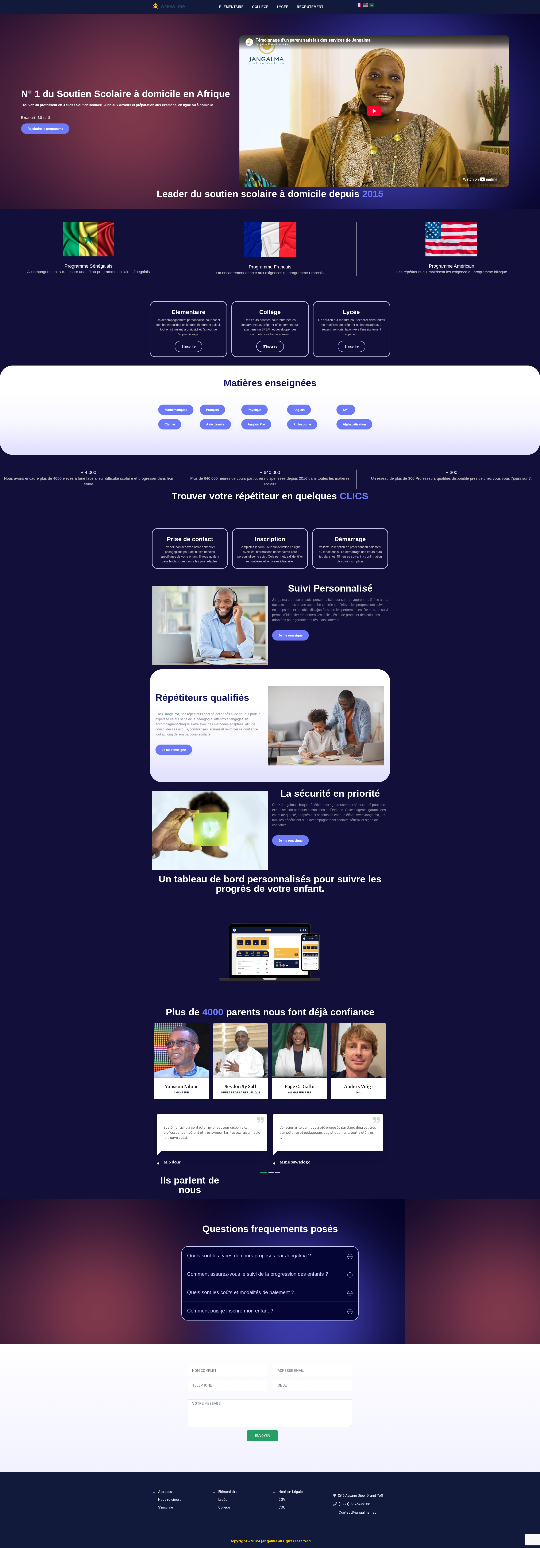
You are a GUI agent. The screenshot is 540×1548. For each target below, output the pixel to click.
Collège (224, 1507)
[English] (365, 5)
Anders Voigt (358, 1086)
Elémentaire (227, 1492)
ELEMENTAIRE (231, 7)
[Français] (359, 5)
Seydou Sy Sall (240, 1086)
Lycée (222, 1500)
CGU (281, 1507)
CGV (281, 1500)
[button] (175, 410)
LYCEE (282, 7)
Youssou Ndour (181, 1086)
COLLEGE (260, 7)
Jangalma (171, 714)
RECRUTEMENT (310, 7)
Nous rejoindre (169, 1500)
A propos (165, 1492)
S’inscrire (165, 1507)
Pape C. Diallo (300, 1086)
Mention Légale (290, 1492)
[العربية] (372, 5)
